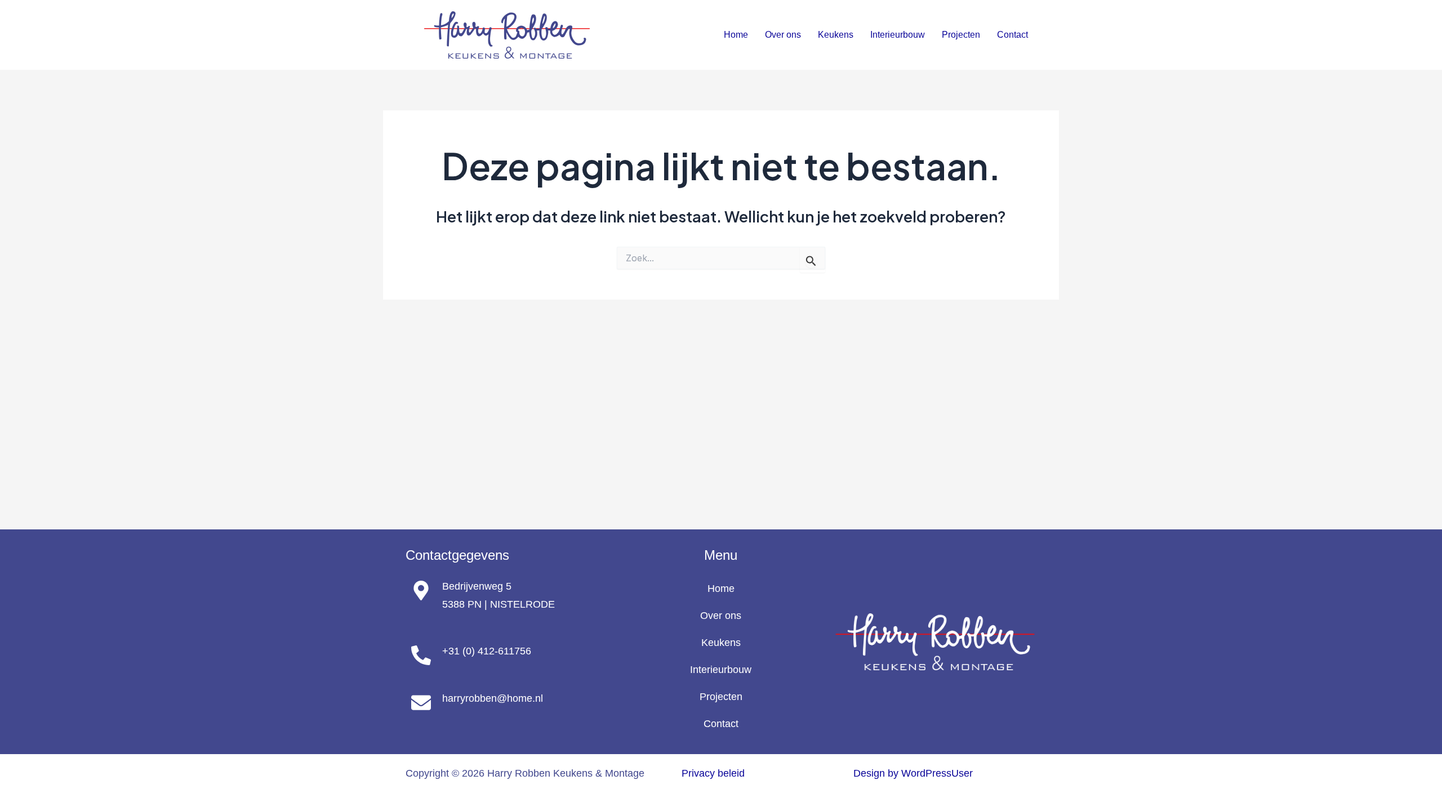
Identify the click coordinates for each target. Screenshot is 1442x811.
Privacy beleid (713, 773)
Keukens (835, 34)
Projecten (961, 34)
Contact (1012, 34)
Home (736, 34)
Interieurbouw (897, 34)
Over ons (783, 34)
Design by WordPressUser (913, 773)
